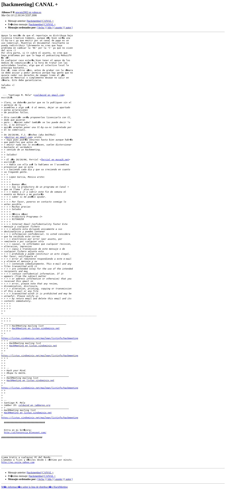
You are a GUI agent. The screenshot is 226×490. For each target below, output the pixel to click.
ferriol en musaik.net (55, 159)
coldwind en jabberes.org (34, 405)
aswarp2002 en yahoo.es (28, 12)
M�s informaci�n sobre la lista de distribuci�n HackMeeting (34, 487)
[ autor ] (68, 27)
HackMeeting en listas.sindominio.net (36, 328)
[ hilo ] (49, 27)
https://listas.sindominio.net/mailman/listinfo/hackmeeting (39, 338)
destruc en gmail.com (18, 137)
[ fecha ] (41, 27)
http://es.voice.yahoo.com (17, 462)
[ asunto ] (59, 27)
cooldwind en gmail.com (49, 95)
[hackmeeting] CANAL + (40, 21)
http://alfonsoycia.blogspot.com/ (25, 432)
